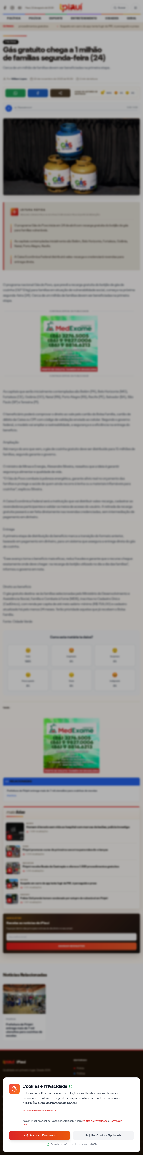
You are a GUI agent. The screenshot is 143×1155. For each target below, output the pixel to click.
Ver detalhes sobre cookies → (39, 1110)
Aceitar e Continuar (42, 1135)
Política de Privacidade (95, 1121)
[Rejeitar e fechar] (130, 1087)
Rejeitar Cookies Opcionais (103, 1135)
